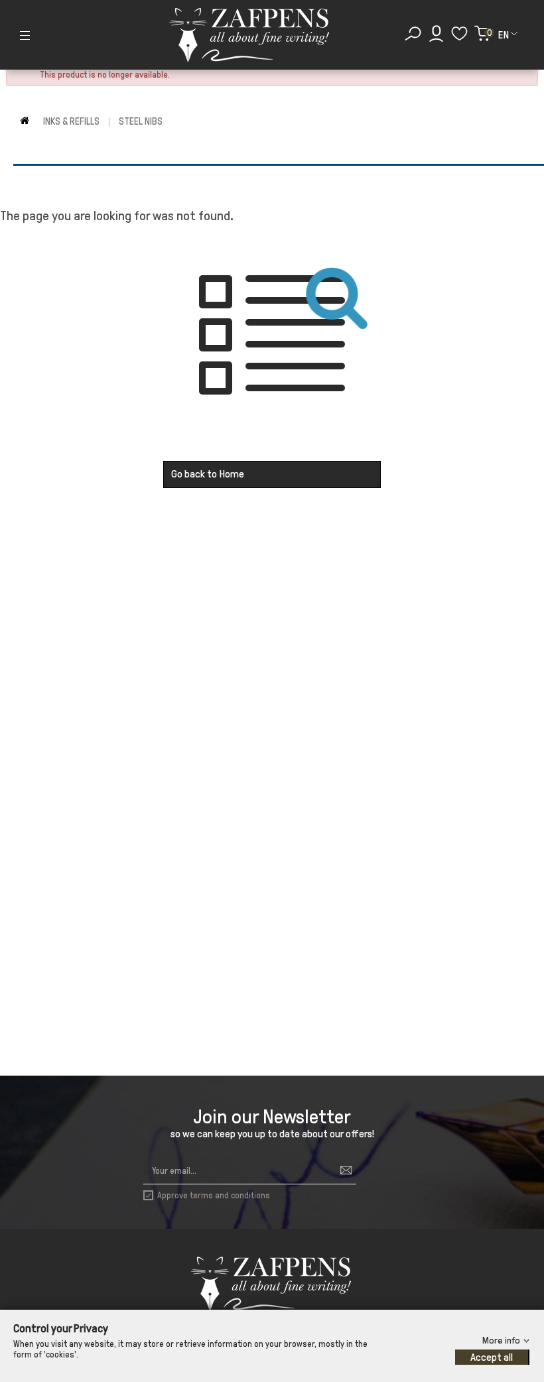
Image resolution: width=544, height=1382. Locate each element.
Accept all (491, 1357)
